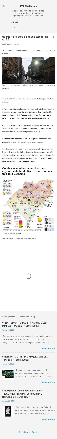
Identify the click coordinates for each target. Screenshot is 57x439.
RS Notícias (28, 6)
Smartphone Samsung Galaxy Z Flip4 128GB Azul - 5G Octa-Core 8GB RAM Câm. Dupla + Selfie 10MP (22, 393)
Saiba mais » (48, 348)
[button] (53, 37)
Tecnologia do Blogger (28, 432)
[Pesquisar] (53, 7)
